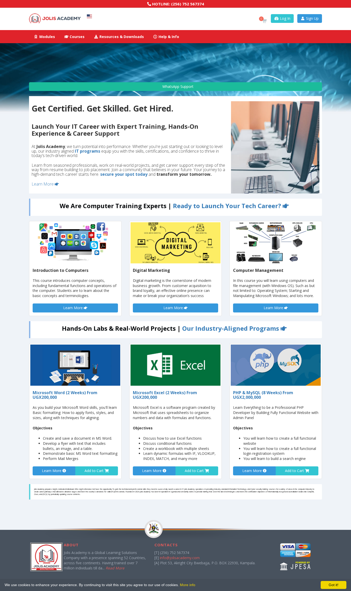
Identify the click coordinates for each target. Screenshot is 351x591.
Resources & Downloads (121, 36)
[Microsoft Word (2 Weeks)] (75, 365)
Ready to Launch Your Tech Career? (228, 205)
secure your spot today (123, 174)
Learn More (43, 184)
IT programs (87, 151)
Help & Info (168, 36)
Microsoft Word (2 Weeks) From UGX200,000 (65, 395)
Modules (46, 36)
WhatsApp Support (177, 86)
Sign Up (312, 18)
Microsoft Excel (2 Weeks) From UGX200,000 (165, 395)
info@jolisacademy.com (180, 557)
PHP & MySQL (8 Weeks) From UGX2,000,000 (263, 395)
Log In (284, 18)
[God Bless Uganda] (151, 540)
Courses (77, 36)
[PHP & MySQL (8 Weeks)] (276, 365)
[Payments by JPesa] (296, 556)
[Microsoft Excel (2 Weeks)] (175, 365)
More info (187, 585)
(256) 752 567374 (187, 3)
